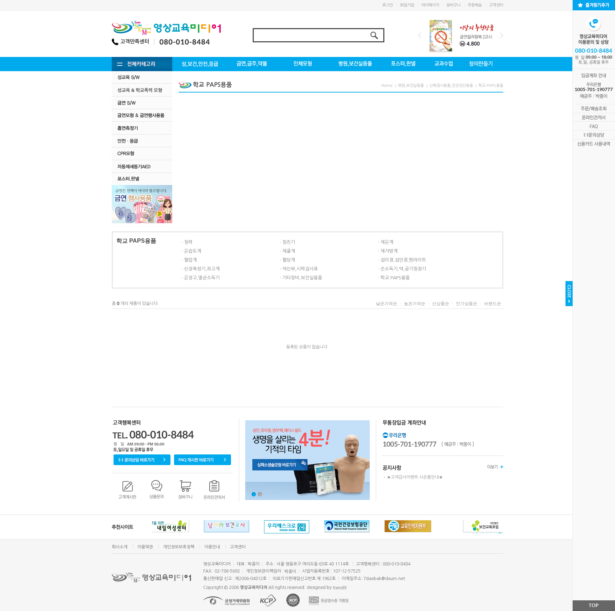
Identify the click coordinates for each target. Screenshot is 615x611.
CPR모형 (142, 153)
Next (501, 35)
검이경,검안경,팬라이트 (403, 260)
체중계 (288, 251)
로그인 (387, 5)
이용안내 (212, 547)
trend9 (339, 588)
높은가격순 (414, 303)
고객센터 (496, 5)
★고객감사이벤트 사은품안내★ (415, 477)
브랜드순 (492, 303)
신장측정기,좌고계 (202, 269)
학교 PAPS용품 (490, 86)
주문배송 (475, 5)
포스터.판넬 (142, 178)
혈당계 (288, 260)
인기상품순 (466, 303)
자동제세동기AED (142, 166)
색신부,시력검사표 (300, 269)
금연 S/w (142, 102)
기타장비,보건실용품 (302, 277)
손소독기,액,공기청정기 (403, 269)
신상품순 (440, 303)
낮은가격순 (386, 303)
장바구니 (453, 5)
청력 (188, 242)
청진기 (288, 242)
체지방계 (389, 251)
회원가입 (407, 5)
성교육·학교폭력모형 (142, 89)
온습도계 (192, 251)
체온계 (386, 242)
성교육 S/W (142, 77)
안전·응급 (142, 140)
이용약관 (145, 547)
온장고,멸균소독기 (202, 277)
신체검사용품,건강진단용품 (451, 86)
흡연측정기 (142, 127)
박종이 (290, 571)
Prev (419, 35)
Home (387, 86)
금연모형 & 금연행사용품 (142, 115)
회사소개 (119, 547)
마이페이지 (430, 5)
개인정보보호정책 (178, 547)
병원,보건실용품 (411, 86)
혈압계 (190, 260)
